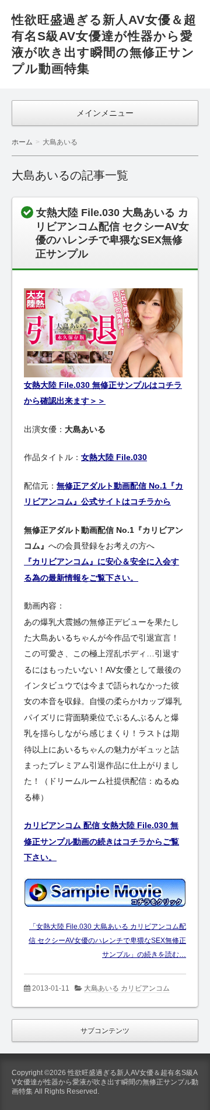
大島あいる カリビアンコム (127, 988)
